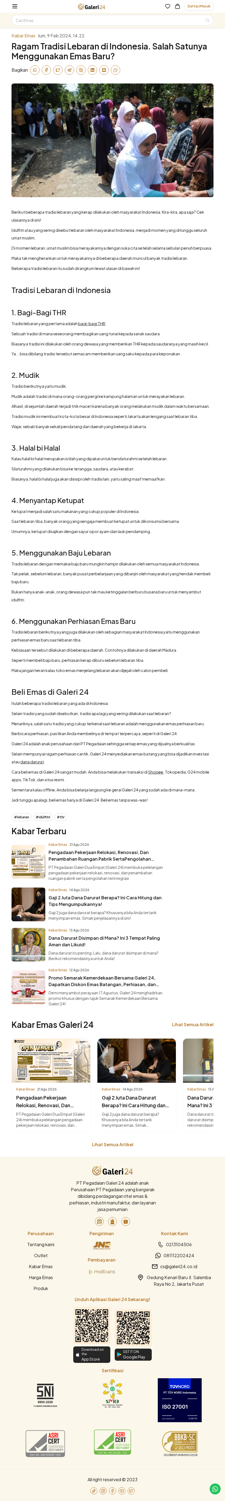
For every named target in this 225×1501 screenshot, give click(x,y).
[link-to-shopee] (125, 1221)
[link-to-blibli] (112, 1221)
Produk (40, 1288)
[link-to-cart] (177, 6)
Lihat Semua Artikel (192, 1024)
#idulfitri (43, 817)
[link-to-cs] (215, 1488)
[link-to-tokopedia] (99, 1221)
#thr (60, 817)
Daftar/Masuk (199, 6)
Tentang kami (40, 1244)
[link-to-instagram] (103, 1490)
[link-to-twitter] (131, 1490)
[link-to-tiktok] (93, 1490)
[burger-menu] (15, 6)
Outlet (41, 1255)
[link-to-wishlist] (167, 6)
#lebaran (21, 817)
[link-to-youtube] (121, 1490)
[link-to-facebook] (112, 1490)
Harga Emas (41, 1277)
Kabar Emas (41, 1266)
